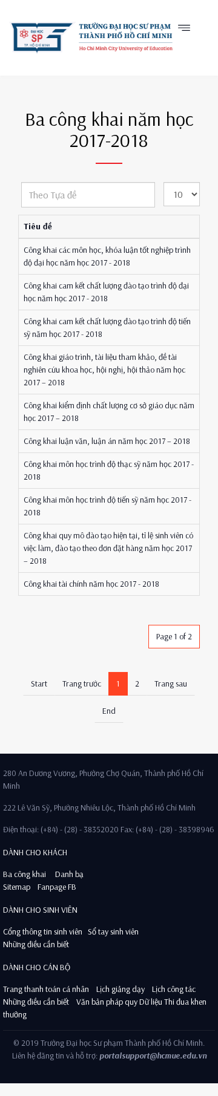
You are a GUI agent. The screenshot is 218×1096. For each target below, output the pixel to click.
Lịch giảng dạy (120, 988)
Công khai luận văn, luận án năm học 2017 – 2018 (107, 440)
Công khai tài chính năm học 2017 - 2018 (91, 583)
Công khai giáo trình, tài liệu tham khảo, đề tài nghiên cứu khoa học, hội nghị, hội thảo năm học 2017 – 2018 (104, 369)
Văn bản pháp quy (106, 1001)
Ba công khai (24, 874)
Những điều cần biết (36, 944)
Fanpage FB (57, 886)
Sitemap (16, 886)
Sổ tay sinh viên (114, 931)
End (109, 710)
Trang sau (170, 683)
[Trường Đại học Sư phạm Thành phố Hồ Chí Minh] (91, 37)
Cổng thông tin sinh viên (42, 931)
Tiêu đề (38, 226)
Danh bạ (68, 874)
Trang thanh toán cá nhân (46, 988)
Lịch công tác (174, 988)
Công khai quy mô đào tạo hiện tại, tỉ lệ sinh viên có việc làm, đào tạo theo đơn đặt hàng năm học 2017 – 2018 (108, 548)
